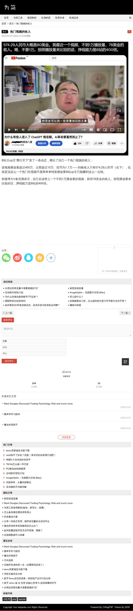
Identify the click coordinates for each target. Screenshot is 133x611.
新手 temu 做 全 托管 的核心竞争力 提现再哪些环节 (30, 583)
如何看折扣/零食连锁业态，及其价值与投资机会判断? (32, 305)
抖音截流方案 (11, 516)
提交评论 (9, 361)
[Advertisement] (66, 218)
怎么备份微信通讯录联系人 (17, 512)
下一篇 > (125, 313)
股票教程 (31, 17)
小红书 (6, 599)
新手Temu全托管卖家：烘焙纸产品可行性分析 (27, 578)
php (14, 599)
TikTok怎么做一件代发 (17, 464)
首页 (6, 17)
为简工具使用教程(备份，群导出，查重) (24, 507)
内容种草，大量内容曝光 (18, 482)
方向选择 (8, 560)
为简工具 (18, 17)
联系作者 (59, 17)
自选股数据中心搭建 (14, 535)
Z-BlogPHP (108, 607)
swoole (22, 599)
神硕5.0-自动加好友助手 (18, 459)
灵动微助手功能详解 (16, 487)
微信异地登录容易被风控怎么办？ (21, 526)
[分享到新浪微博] (17, 257)
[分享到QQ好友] (28, 257)
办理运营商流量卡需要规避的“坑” (21, 288)
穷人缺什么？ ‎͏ (77, 296)
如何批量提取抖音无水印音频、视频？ (23, 530)
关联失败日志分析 (13, 574)
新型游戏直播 (76, 288)
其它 (11, 23)
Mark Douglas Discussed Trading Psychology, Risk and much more (38, 403)
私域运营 (73, 17)
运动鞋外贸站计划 (14, 292)
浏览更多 (66, 437)
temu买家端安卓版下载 (18, 450)
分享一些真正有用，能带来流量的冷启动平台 (26, 521)
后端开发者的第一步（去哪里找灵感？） (24, 564)
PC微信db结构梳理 (15, 468)
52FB (127, 607)
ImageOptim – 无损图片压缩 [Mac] (87, 292)
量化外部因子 (11, 424)
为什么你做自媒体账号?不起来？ (21, 296)
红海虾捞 (45, 17)
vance (15, 36)
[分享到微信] (6, 257)
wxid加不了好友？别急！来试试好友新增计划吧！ (31, 455)
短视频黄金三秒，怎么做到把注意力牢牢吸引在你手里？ (98, 301)
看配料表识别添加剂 (15, 301)
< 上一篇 (7, 313)
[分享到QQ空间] (39, 257)
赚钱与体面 (75, 305)
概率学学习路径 (12, 414)
